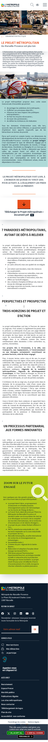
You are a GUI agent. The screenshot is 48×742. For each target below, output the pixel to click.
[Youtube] (27, 613)
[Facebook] (2, 613)
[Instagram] (15, 613)
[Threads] (33, 613)
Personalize (24, 736)
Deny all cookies (35, 733)
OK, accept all (16, 733)
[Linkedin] (21, 613)
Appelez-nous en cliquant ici (10, 669)
